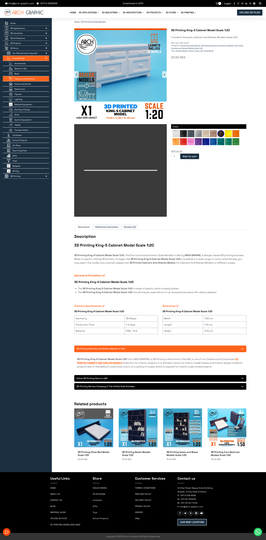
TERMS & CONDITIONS (145, 488)
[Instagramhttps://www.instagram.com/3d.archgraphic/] (254, 4)
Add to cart (190, 156)
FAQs (137, 518)
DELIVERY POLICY (143, 500)
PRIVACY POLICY (142, 506)
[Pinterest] (242, 4)
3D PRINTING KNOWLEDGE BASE (65, 524)
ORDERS (139, 512)
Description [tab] (84, 227)
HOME (53, 488)
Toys (95, 512)
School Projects (100, 518)
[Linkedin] (246, 4)
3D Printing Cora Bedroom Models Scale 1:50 (225, 454)
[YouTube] (250, 4)
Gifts (95, 506)
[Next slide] (164, 74)
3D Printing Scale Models (93, 21)
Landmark (97, 500)
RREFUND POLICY (143, 494)
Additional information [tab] (106, 227)
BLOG (53, 506)
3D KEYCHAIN (99, 494)
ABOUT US (55, 494)
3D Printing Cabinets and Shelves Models (217, 45)
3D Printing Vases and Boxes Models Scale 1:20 (182, 454)
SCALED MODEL (100, 488)
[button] (258, 532)
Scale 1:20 (199, 51)
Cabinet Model (181, 51)
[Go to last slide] (76, 74)
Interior (191, 51)
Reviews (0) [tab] (130, 227)
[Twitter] (238, 4)
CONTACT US (56, 500)
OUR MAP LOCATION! (192, 522)
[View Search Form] (260, 3)
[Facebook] (234, 4)
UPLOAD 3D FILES (250, 12)
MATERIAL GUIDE (58, 512)
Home (73, 12)
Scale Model (208, 51)
